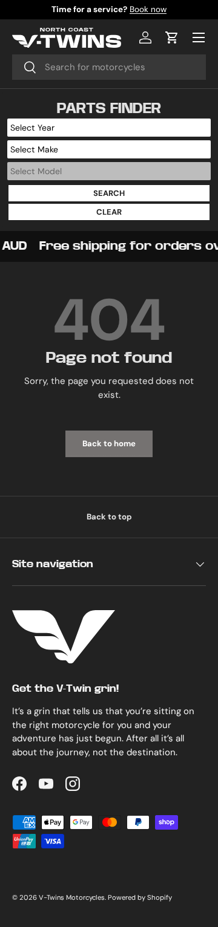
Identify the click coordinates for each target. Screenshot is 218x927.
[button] (172, 37)
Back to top (109, 517)
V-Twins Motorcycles (72, 897)
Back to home (109, 443)
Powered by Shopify (140, 897)
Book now (148, 9)
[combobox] (109, 67)
